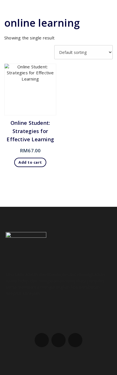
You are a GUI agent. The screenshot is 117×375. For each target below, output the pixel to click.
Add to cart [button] (30, 162)
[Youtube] (75, 340)
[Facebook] (42, 340)
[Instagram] (58, 340)
